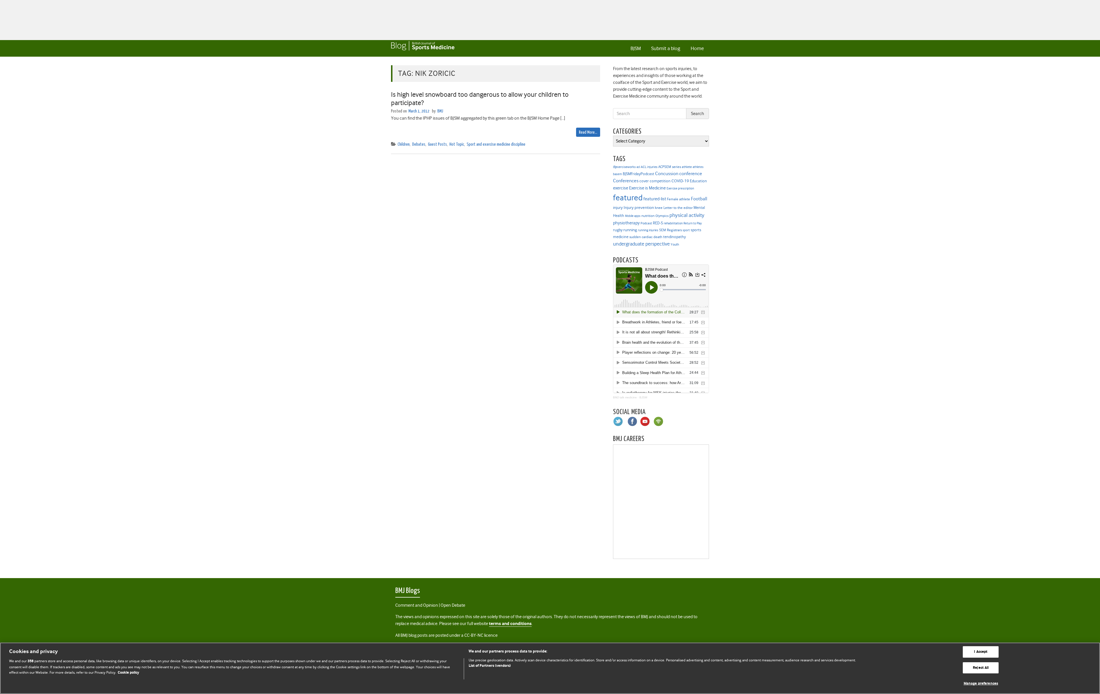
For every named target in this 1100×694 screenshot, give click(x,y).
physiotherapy (626, 223)
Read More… (588, 132)
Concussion (666, 173)
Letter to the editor (678, 208)
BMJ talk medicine (625, 397)
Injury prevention (639, 207)
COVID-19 (680, 180)
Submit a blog (665, 48)
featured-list (654, 198)
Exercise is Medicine (647, 188)
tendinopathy (674, 237)
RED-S (658, 223)
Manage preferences (981, 683)
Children (404, 144)
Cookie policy (128, 673)
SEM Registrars (670, 230)
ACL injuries (649, 167)
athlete (687, 167)
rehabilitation (673, 223)
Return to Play (692, 223)
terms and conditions (510, 623)
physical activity (686, 215)
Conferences (626, 180)
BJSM (635, 48)
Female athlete (678, 199)
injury (618, 207)
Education (698, 181)
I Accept (980, 652)
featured (628, 197)
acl (638, 167)
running (630, 230)
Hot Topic (456, 144)
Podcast (646, 223)
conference (690, 173)
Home (697, 48)
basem (617, 174)
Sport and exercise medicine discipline (496, 144)
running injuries (648, 230)
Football (699, 198)
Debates (418, 144)
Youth (675, 244)
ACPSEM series (669, 167)
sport (686, 230)
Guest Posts (437, 144)
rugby (617, 230)
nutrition (648, 215)
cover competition (655, 181)
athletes (698, 167)
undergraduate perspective (641, 244)
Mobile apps (633, 216)
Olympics (662, 216)
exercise (620, 188)
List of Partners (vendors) (490, 666)
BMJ (440, 111)
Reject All (981, 668)
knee (659, 208)
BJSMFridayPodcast (638, 174)
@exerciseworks (624, 167)
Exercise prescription (680, 188)
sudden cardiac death (645, 237)
